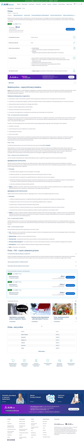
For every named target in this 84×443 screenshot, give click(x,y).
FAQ (32, 430)
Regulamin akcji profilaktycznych (10, 426)
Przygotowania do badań (34, 427)
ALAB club (44, 4)
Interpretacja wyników (23, 432)
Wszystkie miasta (46, 437)
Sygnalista (9, 435)
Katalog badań (18, 8)
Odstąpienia (33, 435)
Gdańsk (23, 342)
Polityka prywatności (11, 429)
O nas (8, 421)
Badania (18, 4)
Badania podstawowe (18, 15)
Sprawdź (56, 0)
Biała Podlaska (24, 334)
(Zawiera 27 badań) (14, 286)
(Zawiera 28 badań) (14, 294)
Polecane (49, 4)
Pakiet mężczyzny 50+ (14, 276)
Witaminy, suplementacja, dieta (69, 15)
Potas (9, 90)
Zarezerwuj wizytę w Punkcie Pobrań (23, 430)
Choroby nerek (27, 15)
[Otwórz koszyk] (81, 4)
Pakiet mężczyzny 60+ (14, 292)
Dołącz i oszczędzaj (73, 409)
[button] (64, 277)
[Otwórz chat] (74, 4)
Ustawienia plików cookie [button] (23, 438)
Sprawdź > (4, 401)
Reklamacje (33, 432)
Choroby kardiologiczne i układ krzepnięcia (40, 15)
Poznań (44, 425)
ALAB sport (54, 4)
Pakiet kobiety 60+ (13, 284)
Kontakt (32, 421)
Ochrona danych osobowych (10, 432)
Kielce (22, 348)
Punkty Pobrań (31, 4)
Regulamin (9, 423)
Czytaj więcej (12, 321)
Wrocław (44, 423)
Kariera (8, 437)
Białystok (23, 337)
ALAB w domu (38, 4)
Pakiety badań (24, 4)
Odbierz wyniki (69, 4)
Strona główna (11, 8)
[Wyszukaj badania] (76, 4)
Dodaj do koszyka (70, 29)
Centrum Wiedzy (61, 4)
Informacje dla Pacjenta (34, 424)
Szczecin (44, 432)
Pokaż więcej (41, 351)
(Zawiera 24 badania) (14, 278)
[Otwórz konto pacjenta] (79, 4)
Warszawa (45, 421)
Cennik (20, 435)
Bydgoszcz (23, 340)
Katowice (23, 345)
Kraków (44, 430)
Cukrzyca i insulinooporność (56, 15)
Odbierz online (35, 71)
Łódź (44, 428)
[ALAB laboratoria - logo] (7, 4)
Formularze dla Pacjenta (22, 426)
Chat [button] (32, 437)
